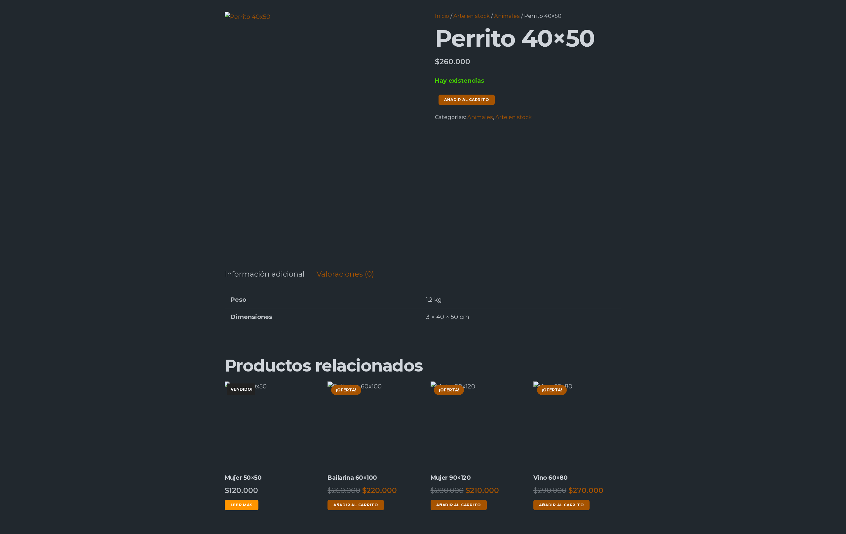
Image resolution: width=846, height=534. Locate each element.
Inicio (442, 16)
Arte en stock (471, 16)
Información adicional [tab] (265, 274)
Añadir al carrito (466, 99)
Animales (507, 16)
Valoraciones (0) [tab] (345, 274)
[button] (399, 24)
